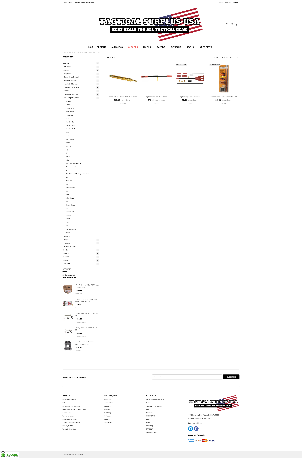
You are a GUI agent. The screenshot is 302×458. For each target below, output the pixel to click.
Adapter (68, 101)
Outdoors (176, 47)
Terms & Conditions (70, 429)
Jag (67, 150)
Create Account (225, 2)
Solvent (68, 215)
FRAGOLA (149, 429)
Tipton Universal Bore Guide (156, 97)
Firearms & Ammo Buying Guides (74, 409)
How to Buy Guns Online (71, 406)
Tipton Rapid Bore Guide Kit (190, 97)
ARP (147, 409)
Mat (67, 170)
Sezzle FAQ (67, 413)
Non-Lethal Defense (71, 84)
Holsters (67, 243)
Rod (67, 208)
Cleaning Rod (70, 129)
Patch (67, 194)
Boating (191, 47)
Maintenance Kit (71, 167)
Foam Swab (70, 139)
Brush (67, 118)
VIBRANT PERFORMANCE (155, 406)
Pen (67, 201)
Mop (67, 177)
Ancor (148, 419)
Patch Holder (70, 198)
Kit (66, 153)
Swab (67, 222)
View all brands (151, 432)
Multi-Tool (69, 181)
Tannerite (67, 236)
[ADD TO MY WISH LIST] (134, 74)
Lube (67, 160)
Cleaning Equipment (72, 98)
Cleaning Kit (70, 122)
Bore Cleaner (70, 108)
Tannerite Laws (68, 416)
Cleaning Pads (70, 125)
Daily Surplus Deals (69, 399)
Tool (67, 226)
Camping (161, 47)
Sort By (217, 57)
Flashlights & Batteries (71, 87)
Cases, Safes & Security (72, 77)
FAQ (64, 403)
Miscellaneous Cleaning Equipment (77, 174)
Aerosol (68, 105)
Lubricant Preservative (73, 163)
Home (90, 47)
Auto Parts (206, 47)
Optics (66, 91)
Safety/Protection (70, 80)
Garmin (148, 403)
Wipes (68, 232)
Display (68, 136)
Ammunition (117, 47)
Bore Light (69, 115)
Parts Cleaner (70, 188)
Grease (68, 143)
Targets (66, 239)
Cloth (67, 132)
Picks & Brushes (71, 205)
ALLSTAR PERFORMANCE (155, 399)
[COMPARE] (134, 70)
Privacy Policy (68, 426)
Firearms (102, 47)
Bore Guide (70, 111)
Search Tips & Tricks (70, 419)
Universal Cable (71, 229)
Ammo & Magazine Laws (71, 422)
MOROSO (149, 413)
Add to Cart (123, 85)
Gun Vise (68, 146)
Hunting (147, 47)
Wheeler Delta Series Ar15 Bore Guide (123, 97)
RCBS (148, 422)
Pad (67, 184)
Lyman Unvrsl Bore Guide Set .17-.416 (224, 97)
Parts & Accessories (71, 94)
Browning (149, 426)
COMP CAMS (150, 416)
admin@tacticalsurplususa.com (199, 418)
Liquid (68, 156)
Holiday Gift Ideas (70, 246)
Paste (67, 191)
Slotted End (70, 212)
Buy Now (123, 89)
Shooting (133, 47)
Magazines (67, 73)
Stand (68, 219)
